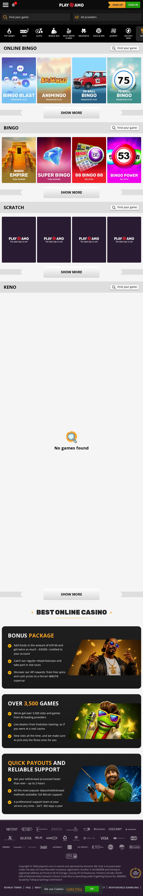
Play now (19, 80)
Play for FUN (18, 165)
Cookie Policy (74, 889)
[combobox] (13, 5)
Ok (92, 888)
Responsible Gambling (124, 887)
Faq (28, 887)
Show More (71, 112)
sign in (133, 5)
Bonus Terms (13, 887)
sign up (117, 5)
